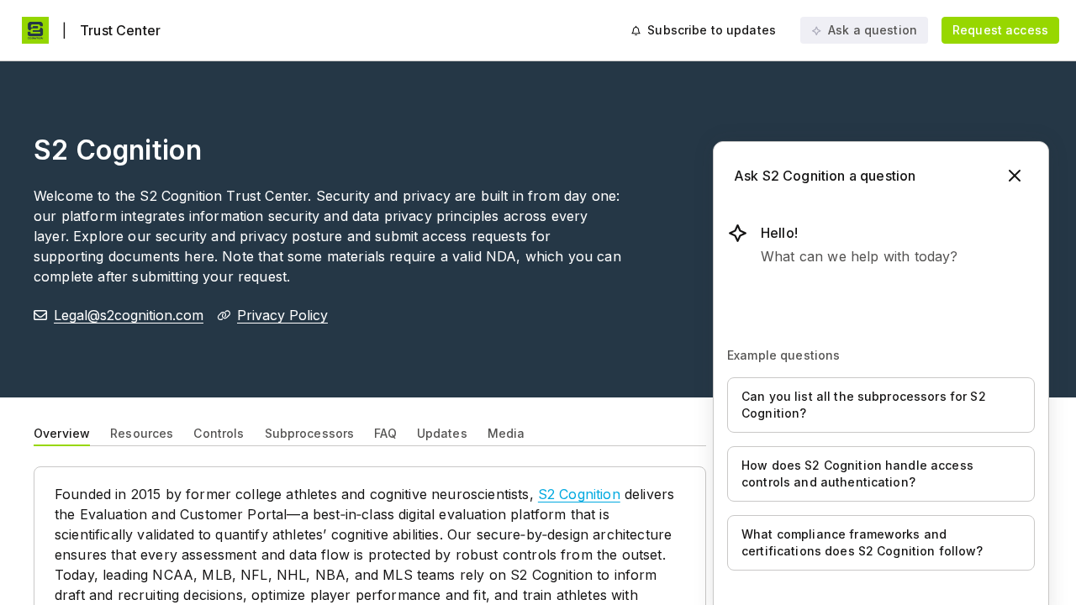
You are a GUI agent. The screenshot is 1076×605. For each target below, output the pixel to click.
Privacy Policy (282, 315)
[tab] (62, 432)
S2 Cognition (579, 494)
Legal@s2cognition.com (128, 315)
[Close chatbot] (1014, 175)
